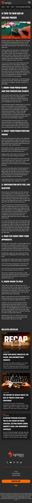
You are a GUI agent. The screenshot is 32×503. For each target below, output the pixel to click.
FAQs (16, 472)
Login (16, 486)
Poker (12, 7)
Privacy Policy (16, 473)
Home (3, 7)
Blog (4, 414)
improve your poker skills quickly (17, 63)
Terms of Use (16, 475)
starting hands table (8, 104)
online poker (22, 58)
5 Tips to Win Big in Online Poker (23, 7)
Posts (8, 7)
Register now (16, 481)
